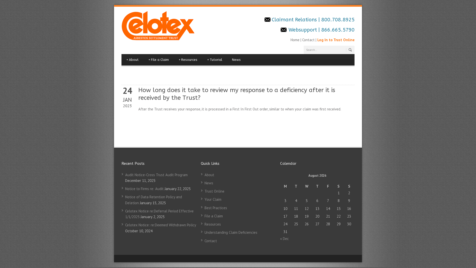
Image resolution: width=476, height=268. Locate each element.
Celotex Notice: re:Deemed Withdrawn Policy (160, 225)
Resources (188, 60)
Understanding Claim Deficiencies (231, 232)
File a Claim (159, 60)
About (132, 60)
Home (295, 39)
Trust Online (214, 191)
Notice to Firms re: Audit (144, 188)
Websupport (303, 30)
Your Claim (213, 199)
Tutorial (214, 60)
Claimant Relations (295, 20)
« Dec (284, 238)
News (236, 60)
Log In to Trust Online (336, 39)
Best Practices (216, 207)
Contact (308, 39)
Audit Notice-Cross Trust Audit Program (156, 174)
